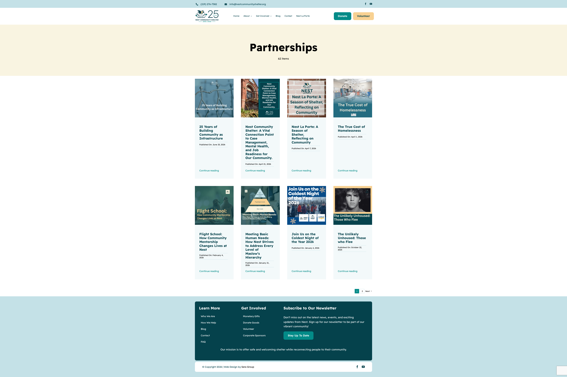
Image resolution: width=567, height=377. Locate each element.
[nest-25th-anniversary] (207, 11)
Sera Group (247, 366)
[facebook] (365, 4)
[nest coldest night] (306, 187)
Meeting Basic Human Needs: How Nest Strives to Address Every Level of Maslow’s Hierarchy (259, 245)
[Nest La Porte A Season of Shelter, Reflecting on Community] (306, 80)
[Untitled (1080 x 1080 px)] (352, 80)
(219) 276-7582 (209, 4)
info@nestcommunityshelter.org (247, 4)
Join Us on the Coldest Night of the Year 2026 (305, 238)
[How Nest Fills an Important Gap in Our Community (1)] (214, 80)
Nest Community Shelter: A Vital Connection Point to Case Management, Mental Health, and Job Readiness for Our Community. (259, 142)
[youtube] (371, 4)
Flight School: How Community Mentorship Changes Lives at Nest (213, 242)
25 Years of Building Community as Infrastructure (211, 132)
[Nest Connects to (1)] (260, 80)
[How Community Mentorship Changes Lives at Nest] (214, 187)
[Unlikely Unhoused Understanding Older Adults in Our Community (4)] (352, 187)
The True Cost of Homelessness (351, 129)
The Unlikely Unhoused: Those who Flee (352, 238)
